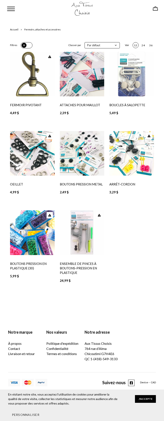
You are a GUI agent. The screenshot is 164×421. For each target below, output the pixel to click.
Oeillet (16, 184)
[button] (102, 45)
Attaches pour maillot (80, 105)
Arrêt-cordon (122, 184)
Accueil (14, 29)
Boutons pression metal (81, 184)
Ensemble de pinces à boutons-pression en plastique (78, 268)
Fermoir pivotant (26, 105)
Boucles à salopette (127, 105)
